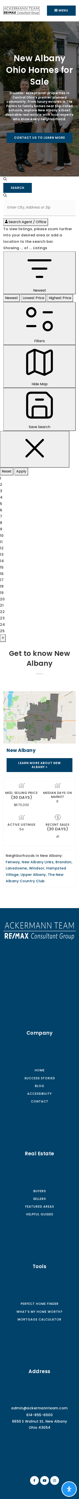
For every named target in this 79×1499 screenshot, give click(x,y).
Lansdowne (16, 868)
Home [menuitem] (40, 1070)
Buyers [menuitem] (39, 1191)
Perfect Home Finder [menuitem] (40, 1304)
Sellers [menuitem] (39, 1199)
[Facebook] (34, 1480)
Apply (21, 471)
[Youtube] (44, 1480)
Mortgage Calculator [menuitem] (39, 1319)
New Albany (21, 750)
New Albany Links (38, 862)
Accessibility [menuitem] (39, 1093)
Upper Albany (33, 874)
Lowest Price (33, 297)
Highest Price (60, 297)
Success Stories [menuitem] (39, 1078)
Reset (7, 471)
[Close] (34, 449)
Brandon (64, 862)
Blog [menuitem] (39, 1086)
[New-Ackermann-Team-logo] (21, 10)
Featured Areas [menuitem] (39, 1206)
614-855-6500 (39, 1414)
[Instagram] (54, 1480)
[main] (39, 464)
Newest (11, 297)
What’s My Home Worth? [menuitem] (39, 1311)
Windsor (37, 868)
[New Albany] (39, 717)
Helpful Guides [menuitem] (39, 1214)
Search (17, 188)
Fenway (13, 862)
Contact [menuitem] (39, 1101)
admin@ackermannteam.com (39, 1408)
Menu (63, 10)
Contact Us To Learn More (39, 137)
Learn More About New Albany (39, 765)
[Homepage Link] (39, 930)
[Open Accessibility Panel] (69, 1489)
